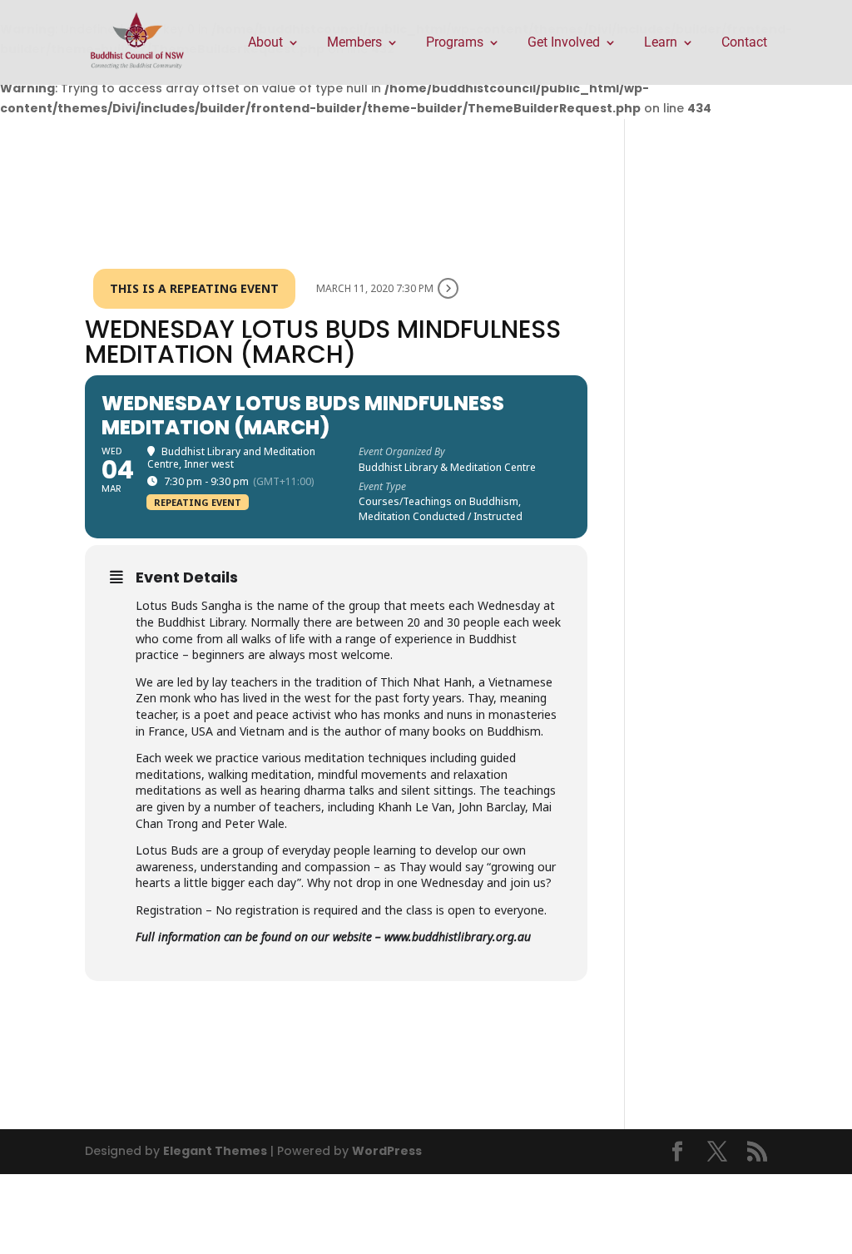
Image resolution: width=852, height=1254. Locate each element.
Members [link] (354, 43)
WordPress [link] (387, 1150)
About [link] (265, 43)
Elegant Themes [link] (215, 1150)
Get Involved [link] (564, 43)
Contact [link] (744, 43)
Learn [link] (660, 43)
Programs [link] (454, 43)
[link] (137, 41)
